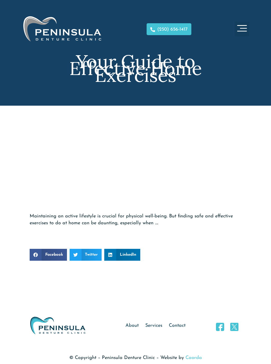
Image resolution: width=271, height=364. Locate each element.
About (132, 325)
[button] (242, 29)
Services (153, 325)
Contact (177, 325)
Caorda (194, 358)
